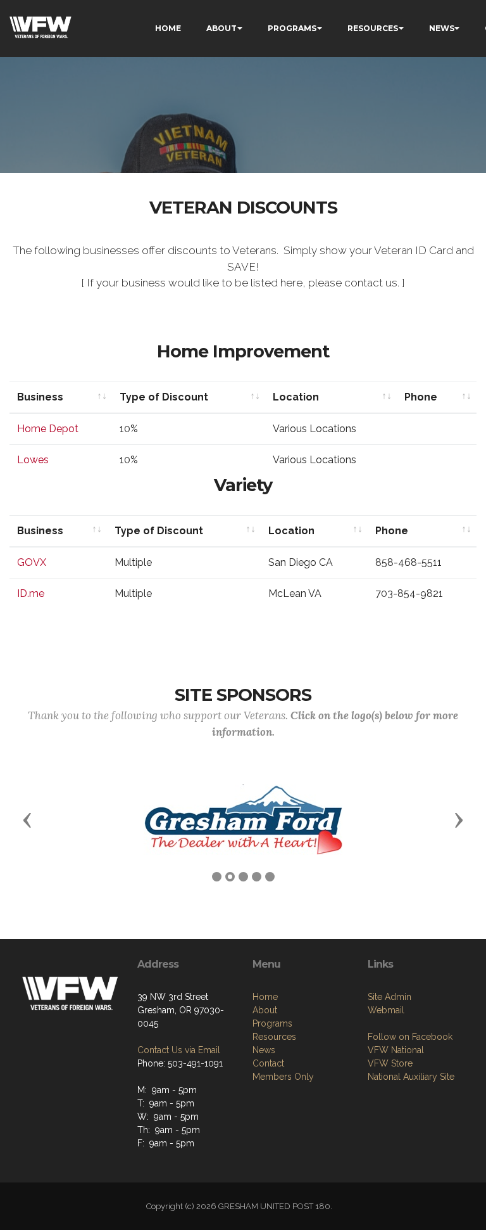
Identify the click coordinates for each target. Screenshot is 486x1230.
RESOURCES (372, 28)
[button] (27, 819)
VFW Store (390, 1063)
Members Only (283, 1077)
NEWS (441, 28)
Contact (268, 1063)
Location (296, 397)
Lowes (33, 460)
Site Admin (389, 997)
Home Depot (47, 429)
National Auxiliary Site (411, 1077)
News (263, 1050)
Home (265, 997)
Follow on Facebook (410, 1037)
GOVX (31, 562)
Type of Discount (164, 397)
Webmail (386, 1010)
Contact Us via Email (178, 1050)
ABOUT (221, 28)
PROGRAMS (292, 28)
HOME (168, 28)
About (264, 1010)
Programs (272, 1023)
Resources (274, 1037)
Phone (420, 397)
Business (40, 397)
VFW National (396, 1050)
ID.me (30, 593)
